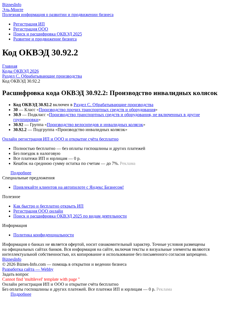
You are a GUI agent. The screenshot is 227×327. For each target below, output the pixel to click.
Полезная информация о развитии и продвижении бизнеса (58, 14)
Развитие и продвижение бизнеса (45, 39)
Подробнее (21, 172)
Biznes (11, 4)
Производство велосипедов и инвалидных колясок (95, 124)
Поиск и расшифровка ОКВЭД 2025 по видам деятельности (70, 216)
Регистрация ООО (30, 29)
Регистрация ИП (29, 24)
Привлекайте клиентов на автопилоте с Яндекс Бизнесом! (68, 187)
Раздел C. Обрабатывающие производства (113, 104)
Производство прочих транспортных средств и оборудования (97, 109)
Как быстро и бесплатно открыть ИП (48, 206)
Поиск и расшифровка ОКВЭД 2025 (47, 34)
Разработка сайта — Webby (27, 269)
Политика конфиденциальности (43, 235)
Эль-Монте (12, 9)
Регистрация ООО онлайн (38, 211)
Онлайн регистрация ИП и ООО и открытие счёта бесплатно (60, 139)
